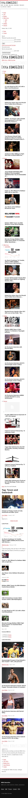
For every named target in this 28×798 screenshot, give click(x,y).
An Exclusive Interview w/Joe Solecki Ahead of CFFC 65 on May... (13, 737)
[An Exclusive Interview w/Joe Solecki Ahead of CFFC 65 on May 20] (13, 734)
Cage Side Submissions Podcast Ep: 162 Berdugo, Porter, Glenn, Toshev (15, 482)
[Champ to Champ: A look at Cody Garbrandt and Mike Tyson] (13, 508)
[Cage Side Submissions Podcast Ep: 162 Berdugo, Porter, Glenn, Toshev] (12, 477)
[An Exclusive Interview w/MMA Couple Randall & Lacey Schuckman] (12, 392)
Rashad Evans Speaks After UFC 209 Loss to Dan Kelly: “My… (15, 312)
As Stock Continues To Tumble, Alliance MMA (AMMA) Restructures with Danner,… (14, 262)
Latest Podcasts (6, 765)
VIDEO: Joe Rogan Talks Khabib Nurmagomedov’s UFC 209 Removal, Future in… (15, 120)
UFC (4, 14)
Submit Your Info (14, 520)
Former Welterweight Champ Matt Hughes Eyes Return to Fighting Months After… (15, 279)
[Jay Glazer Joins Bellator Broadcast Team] (12, 204)
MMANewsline (5, 545)
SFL (6, 21)
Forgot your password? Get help (9, 45)
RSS (19, 789)
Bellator (11, 5)
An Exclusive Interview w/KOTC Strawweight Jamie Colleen (14, 363)
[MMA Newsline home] (9, 2)
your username (17, 39)
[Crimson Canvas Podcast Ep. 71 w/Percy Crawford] (12, 461)
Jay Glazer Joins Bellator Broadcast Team (12, 207)
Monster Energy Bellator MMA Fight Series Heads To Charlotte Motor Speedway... (13, 624)
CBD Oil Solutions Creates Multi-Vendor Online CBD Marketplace (12, 598)
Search (9, 6)
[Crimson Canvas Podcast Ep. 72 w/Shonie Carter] (12, 428)
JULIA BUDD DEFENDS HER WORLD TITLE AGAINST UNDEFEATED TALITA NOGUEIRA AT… (15, 174)
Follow (9, 635)
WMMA (5, 23)
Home (2, 5)
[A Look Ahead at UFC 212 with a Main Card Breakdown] (12, 83)
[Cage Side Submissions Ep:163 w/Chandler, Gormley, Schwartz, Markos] (12, 444)
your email (16, 50)
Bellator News (6, 763)
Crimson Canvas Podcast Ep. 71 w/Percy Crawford (15, 465)
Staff (6, 789)
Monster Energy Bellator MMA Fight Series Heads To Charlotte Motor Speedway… (15, 240)
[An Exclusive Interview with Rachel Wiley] (12, 344)
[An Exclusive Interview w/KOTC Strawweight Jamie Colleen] (12, 360)
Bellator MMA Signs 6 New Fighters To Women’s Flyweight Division (14, 331)
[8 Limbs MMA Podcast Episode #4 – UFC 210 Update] (12, 411)
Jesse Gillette (4, 515)
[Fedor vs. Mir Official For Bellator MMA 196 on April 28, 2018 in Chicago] (12, 188)
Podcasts (22, 5)
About (2, 789)
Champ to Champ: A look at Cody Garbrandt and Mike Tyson (12, 511)
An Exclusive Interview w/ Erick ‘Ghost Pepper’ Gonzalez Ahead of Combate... (14, 686)
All (5, 246)
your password (17, 41)
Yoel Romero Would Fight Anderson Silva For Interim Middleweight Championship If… (15, 138)
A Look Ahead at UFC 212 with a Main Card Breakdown (15, 87)
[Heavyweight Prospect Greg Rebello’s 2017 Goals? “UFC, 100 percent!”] (13, 657)
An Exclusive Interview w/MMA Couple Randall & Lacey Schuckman (14, 397)
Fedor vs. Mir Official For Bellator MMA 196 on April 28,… (15, 191)
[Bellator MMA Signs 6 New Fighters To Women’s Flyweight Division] (12, 326)
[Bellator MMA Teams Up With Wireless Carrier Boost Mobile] (12, 220)
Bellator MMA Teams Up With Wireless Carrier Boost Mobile (14, 223)
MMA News (16, 5)
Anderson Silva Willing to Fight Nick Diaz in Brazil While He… (14, 154)
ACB (6, 20)
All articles (4, 6)
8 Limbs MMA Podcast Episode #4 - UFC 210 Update (15, 415)
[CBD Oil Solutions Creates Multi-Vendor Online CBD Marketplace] (5, 595)
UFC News (6, 5)
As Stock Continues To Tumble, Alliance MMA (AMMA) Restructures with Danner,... (13, 540)
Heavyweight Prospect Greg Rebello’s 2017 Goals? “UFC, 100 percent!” (13, 660)
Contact (5, 33)
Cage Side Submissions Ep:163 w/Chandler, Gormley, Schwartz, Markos (15, 448)
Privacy (10, 789)
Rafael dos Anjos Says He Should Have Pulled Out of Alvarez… (15, 103)
